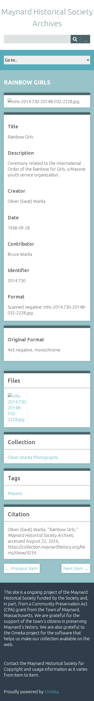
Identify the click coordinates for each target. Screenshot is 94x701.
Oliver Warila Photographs (33, 457)
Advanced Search (85, 39)
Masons (15, 493)
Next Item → (75, 568)
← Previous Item (22, 568)
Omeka (51, 691)
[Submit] (76, 39)
